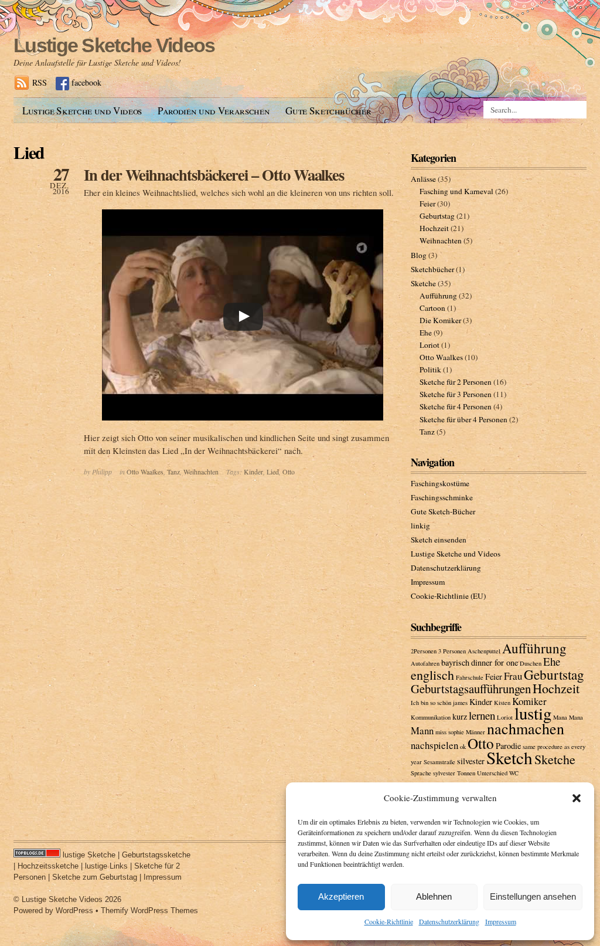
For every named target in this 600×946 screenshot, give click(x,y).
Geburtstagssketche (156, 854)
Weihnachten (201, 471)
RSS (39, 82)
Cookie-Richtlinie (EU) (448, 596)
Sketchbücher (432, 269)
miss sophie (449, 732)
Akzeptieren (341, 896)
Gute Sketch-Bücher (443, 511)
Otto (288, 471)
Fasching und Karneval (456, 191)
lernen (482, 715)
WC (514, 773)
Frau (513, 676)
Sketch (509, 757)
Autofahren (425, 663)
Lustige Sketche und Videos (82, 110)
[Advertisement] (226, 127)
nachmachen (525, 728)
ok (463, 746)
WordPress (74, 910)
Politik (430, 369)
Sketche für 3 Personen (456, 394)
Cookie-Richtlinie (388, 921)
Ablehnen (434, 896)
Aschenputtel (484, 651)
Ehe (426, 332)
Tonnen (466, 773)
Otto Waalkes (145, 471)
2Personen (424, 651)
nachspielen (434, 745)
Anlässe (423, 179)
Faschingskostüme (440, 483)
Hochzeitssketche (48, 866)
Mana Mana (568, 717)
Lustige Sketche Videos (114, 45)
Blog (419, 255)
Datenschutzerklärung (449, 921)
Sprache (421, 773)
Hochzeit (434, 228)
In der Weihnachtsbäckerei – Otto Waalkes (214, 174)
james (460, 703)
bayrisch (455, 662)
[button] (576, 798)
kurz (459, 716)
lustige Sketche (89, 854)
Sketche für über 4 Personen (463, 419)
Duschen (530, 663)
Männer (475, 732)
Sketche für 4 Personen (456, 406)
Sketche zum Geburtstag (94, 877)
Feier (427, 203)
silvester (471, 761)
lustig (532, 712)
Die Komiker (440, 320)
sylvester (444, 773)
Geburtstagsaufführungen (471, 688)
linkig (420, 525)
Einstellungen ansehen (533, 896)
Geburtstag (437, 216)
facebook (86, 82)
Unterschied (492, 773)
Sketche (423, 283)
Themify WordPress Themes (149, 910)
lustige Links (106, 866)
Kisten (502, 703)
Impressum (500, 921)
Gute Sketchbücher (328, 110)
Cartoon (432, 308)
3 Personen (452, 651)
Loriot (429, 345)
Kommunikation (431, 717)
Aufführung (438, 295)
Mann (422, 730)
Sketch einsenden (438, 539)
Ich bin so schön (431, 703)
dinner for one (494, 662)
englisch (432, 674)
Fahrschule (469, 677)
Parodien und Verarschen (214, 110)
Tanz (173, 471)
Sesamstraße (439, 762)
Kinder (253, 471)
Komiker (529, 701)
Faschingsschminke (442, 497)
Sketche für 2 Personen (456, 382)
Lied (273, 471)
